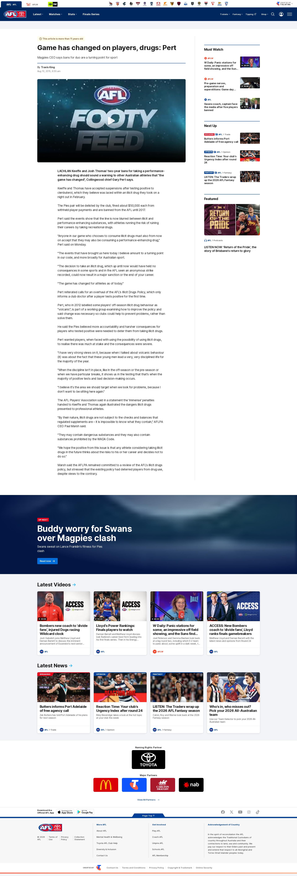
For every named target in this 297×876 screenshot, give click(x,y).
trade (227, 134)
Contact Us (102, 855)
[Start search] (273, 14)
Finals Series (91, 14)
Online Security (204, 868)
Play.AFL (156, 831)
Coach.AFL (157, 837)
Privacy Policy (65, 838)
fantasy (228, 172)
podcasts (218, 240)
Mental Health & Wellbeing (109, 837)
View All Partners (146, 800)
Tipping (249, 14)
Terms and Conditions (133, 868)
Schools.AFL (158, 849)
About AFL (102, 831)
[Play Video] (111, 121)
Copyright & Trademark (180, 868)
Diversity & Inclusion (106, 849)
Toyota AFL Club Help (107, 843)
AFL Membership (160, 855)
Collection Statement (79, 838)
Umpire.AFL (157, 843)
